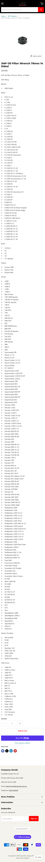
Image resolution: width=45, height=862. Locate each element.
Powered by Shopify (22, 858)
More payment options (22, 743)
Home (3, 16)
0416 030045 (13, 790)
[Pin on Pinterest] (15, 750)
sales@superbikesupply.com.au (16, 786)
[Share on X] (7, 750)
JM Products (12, 16)
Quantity (4, 719)
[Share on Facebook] (2, 750)
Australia (21, 829)
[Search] (41, 9)
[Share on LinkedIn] (11, 750)
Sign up (34, 818)
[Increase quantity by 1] (20, 723)
